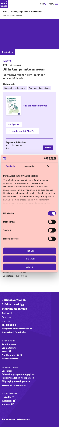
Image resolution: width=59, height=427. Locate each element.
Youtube (6, 404)
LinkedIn (6, 397)
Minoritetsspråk (10, 358)
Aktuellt (7, 313)
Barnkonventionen (14, 300)
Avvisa (29, 267)
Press (5, 351)
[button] (48, 147)
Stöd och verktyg (13, 304)
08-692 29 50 (9, 325)
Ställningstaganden (19, 11)
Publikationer (37, 11)
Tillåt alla (29, 250)
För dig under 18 (10, 355)
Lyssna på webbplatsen (14, 384)
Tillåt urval (30, 259)
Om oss (6, 317)
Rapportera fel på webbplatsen (18, 377)
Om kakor (7, 370)
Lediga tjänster (9, 347)
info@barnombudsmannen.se (17, 328)
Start (5, 11)
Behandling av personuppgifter (18, 374)
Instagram (7, 400)
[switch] (52, 222)
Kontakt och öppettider (14, 332)
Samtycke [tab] (10, 166)
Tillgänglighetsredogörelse (16, 381)
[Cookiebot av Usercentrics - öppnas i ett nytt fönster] (44, 158)
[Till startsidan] (4, 4)
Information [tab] (29, 166)
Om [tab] (48, 166)
